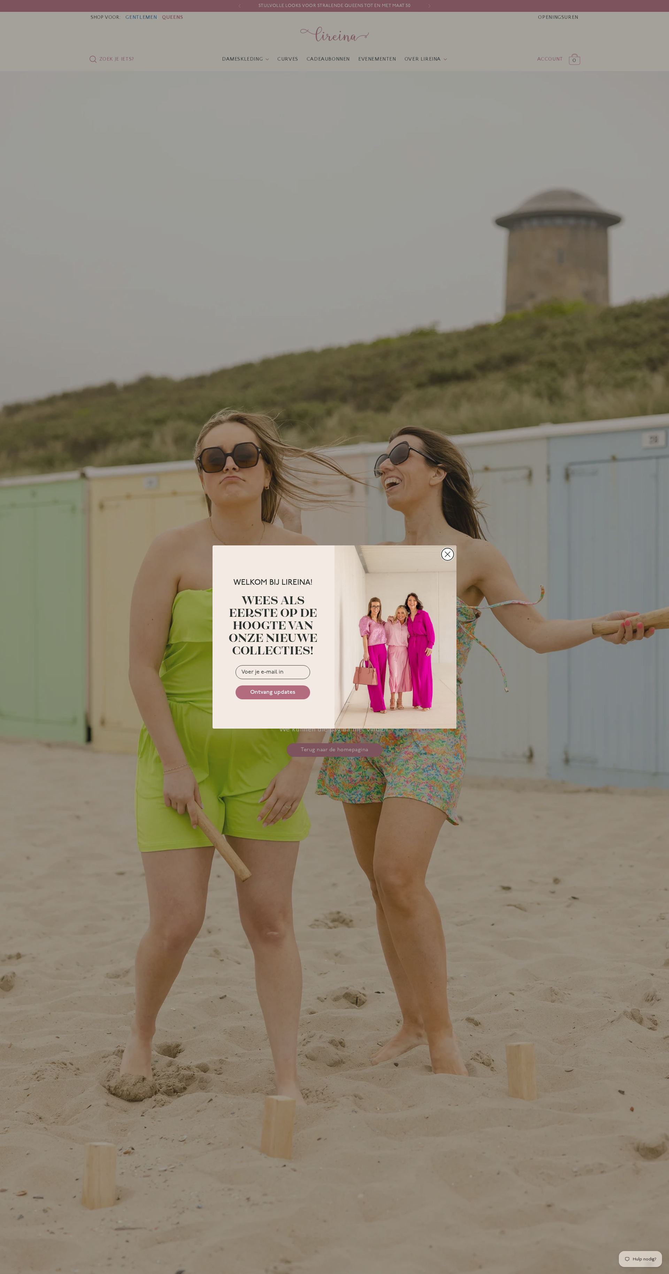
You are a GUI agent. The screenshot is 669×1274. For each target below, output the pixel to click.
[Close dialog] (447, 554)
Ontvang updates (272, 692)
